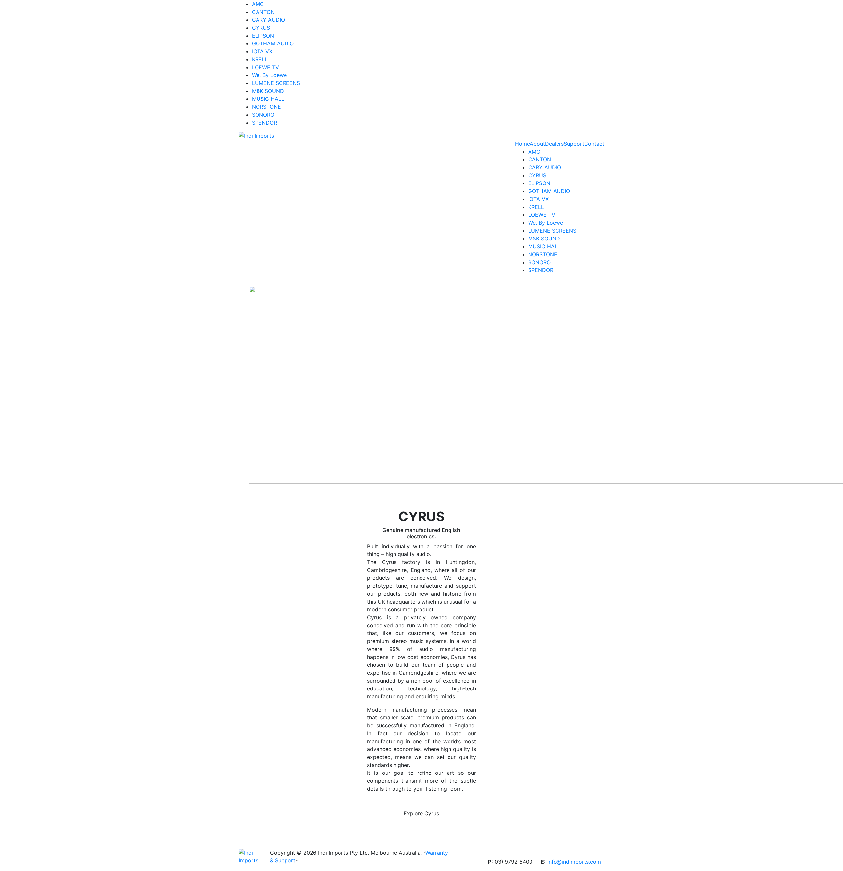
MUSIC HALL (268, 99)
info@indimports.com (574, 861)
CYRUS (261, 27)
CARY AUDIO (268, 19)
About (537, 143)
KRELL (260, 59)
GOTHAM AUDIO (273, 43)
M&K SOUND (268, 91)
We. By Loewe (269, 75)
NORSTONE (266, 106)
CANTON (263, 12)
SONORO (263, 114)
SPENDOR (264, 122)
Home (522, 143)
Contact (594, 143)
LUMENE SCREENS (276, 83)
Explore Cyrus (421, 813)
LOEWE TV (265, 67)
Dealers (554, 143)
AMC (258, 4)
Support (574, 143)
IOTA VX (262, 51)
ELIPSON (263, 35)
